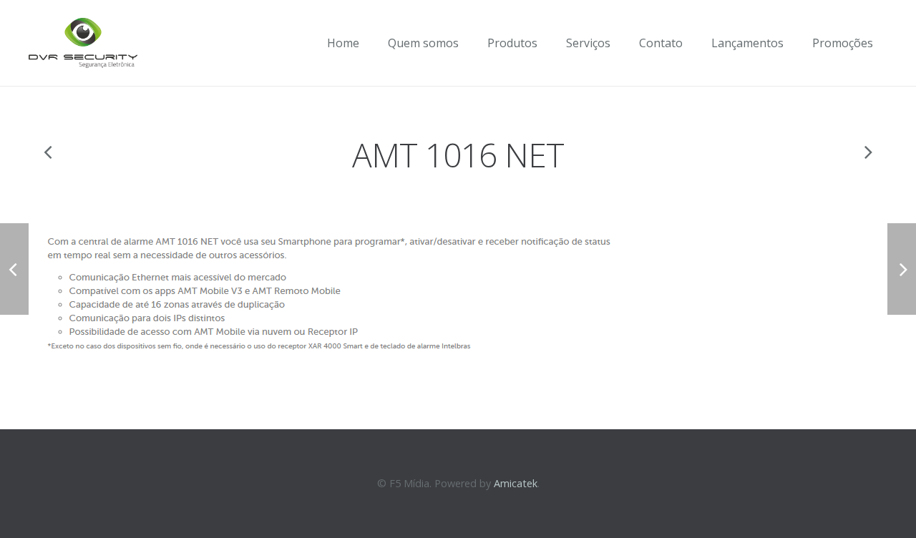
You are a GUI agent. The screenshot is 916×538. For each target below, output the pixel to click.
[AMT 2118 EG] (49, 152)
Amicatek (515, 483)
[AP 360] (867, 152)
